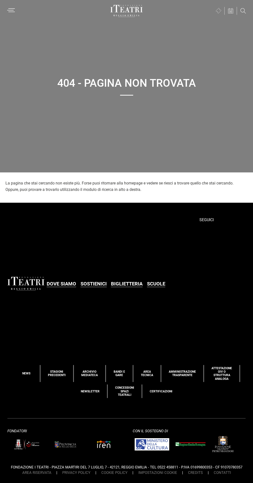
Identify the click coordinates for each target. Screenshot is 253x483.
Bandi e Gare (119, 373)
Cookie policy (114, 472)
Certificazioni (161, 391)
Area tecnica (147, 373)
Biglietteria (127, 284)
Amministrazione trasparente (182, 373)
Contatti (222, 472)
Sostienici (94, 284)
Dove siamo (61, 284)
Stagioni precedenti (57, 373)
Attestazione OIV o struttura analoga (221, 373)
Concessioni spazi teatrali (124, 391)
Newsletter (90, 391)
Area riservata (36, 472)
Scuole (156, 284)
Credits (195, 472)
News (26, 373)
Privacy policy (76, 472)
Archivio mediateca (89, 373)
